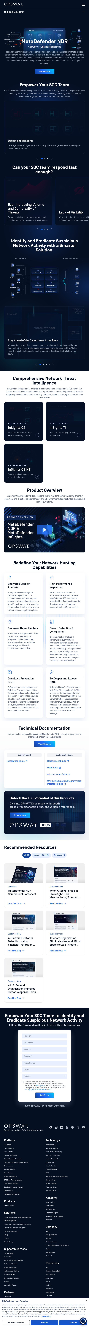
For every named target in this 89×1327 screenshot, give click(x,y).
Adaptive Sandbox (51, 1166)
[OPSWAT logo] (13, 4)
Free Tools (49, 1296)
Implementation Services (11, 1271)
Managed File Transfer (10, 1176)
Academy (51, 1197)
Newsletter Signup (51, 1242)
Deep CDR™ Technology (53, 1155)
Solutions (10, 1212)
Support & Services (15, 1249)
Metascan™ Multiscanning (54, 1152)
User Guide (53, 767)
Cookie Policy (46, 1316)
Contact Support (9, 1253)
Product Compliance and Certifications (57, 1245)
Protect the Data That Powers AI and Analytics (17, 1217)
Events (48, 1281)
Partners (9, 1292)
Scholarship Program (52, 1213)
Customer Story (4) (41, 855)
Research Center (51, 1190)
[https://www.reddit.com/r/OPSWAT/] (67, 1127)
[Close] (86, 1300)
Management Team (51, 1235)
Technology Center (51, 1187)
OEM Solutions (8, 1190)
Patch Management (10, 1220)
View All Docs (44, 744)
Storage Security (9, 1148)
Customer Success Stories (53, 1271)
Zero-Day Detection (10, 1169)
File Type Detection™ (52, 1159)
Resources (49, 1220)
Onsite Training (50, 1209)
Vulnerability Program (10, 1285)
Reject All (44, 1323)
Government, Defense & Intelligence (14, 1228)
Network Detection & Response (13, 1159)
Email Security (8, 1173)
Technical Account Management (13, 1260)
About (47, 1231)
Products (9, 1201)
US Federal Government (11, 1231)
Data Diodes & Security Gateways (13, 1187)
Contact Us (49, 1256)
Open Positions (50, 1252)
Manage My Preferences (16, 1323)
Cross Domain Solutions (11, 1183)
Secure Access (8, 1166)
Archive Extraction (51, 1183)
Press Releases (50, 1274)
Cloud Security (8, 1152)
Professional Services (10, 1264)
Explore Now (20, 815)
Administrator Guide (57, 774)
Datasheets (49, 1289)
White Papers (50, 1292)
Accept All (73, 1323)
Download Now (15, 903)
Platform (9, 1140)
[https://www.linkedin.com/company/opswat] (61, 1127)
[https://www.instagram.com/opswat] (56, 1127)
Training (6, 1281)
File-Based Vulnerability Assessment (57, 1176)
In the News (49, 1278)
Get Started (44, 71)
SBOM (47, 1173)
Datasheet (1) (59, 855)
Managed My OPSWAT (10, 1267)
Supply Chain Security (10, 1155)
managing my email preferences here (37, 1090)
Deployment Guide (56, 761)
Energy (6, 1235)
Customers (49, 1238)
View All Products (9, 1206)
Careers (48, 1249)
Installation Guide (16, 761)
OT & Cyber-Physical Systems (13, 1180)
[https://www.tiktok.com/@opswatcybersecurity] (72, 1127)
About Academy (50, 1202)
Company (51, 1227)
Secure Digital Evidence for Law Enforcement (17, 1224)
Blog (47, 1267)
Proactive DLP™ (51, 1162)
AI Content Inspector (52, 1148)
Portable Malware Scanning (12, 1194)
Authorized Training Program (54, 1216)
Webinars (48, 1285)
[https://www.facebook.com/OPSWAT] (50, 1127)
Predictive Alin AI (51, 1145)
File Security (7, 1145)
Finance (6, 1238)
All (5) (26, 855)
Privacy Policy (40, 1086)
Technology (53, 1140)
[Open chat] (83, 1321)
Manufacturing (8, 1242)
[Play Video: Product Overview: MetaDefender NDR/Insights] (44, 529)
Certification (7, 1297)
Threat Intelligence (51, 1169)
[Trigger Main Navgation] (83, 4)
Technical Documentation (11, 1278)
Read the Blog (56, 903)
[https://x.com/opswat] (78, 1127)
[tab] (42, 229)
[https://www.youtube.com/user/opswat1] (83, 1127)
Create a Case (8, 1257)
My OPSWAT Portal (9, 1274)
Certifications (50, 1206)
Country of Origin (51, 1180)
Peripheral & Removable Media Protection (16, 1162)
